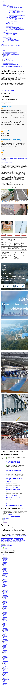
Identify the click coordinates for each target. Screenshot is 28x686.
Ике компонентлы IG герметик (16, 28)
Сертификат (9, 38)
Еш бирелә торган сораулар (12, 40)
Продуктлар (6, 5)
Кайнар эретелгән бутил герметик (16, 29)
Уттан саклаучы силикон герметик (17, 15)
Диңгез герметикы (13, 21)
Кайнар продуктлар (21, 535)
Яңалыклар (5, 32)
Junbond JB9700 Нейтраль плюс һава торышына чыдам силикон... (14, 480)
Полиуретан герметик (11, 17)
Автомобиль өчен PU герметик (16, 18)
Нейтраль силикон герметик (15, 8)
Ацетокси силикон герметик (15, 7)
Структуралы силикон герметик (16, 11)
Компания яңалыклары (11, 33)
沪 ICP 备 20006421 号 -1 (11, 535)
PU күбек (8, 22)
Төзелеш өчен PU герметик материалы (18, 19)
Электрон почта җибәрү (6, 545)
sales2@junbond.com (15, 516)
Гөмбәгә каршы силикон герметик (17, 13)
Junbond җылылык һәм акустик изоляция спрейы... (14, 504)
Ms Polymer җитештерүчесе (7, 538)
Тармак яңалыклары (10, 34)
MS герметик (9, 24)
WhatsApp (6, 548)
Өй (4, 4)
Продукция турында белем (12, 35)
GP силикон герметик (14, 10)
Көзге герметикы (13, 16)
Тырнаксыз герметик (11, 30)
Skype (2, 546)
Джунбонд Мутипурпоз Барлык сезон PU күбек (13, 461)
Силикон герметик (10, 6)
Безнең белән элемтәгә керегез (10, 41)
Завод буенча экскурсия (11, 39)
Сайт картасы (4, 536)
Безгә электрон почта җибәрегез (8, 90)
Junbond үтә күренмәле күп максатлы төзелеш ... (14, 471)
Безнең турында (7, 37)
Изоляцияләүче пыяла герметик (13, 27)
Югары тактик (9, 26)
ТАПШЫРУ (3, 532)
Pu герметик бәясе (11, 539)
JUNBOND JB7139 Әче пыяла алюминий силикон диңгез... (15, 488)
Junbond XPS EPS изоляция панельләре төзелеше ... (14, 496)
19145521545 (10, 514)
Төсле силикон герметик (14, 12)
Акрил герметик (10, 23)
